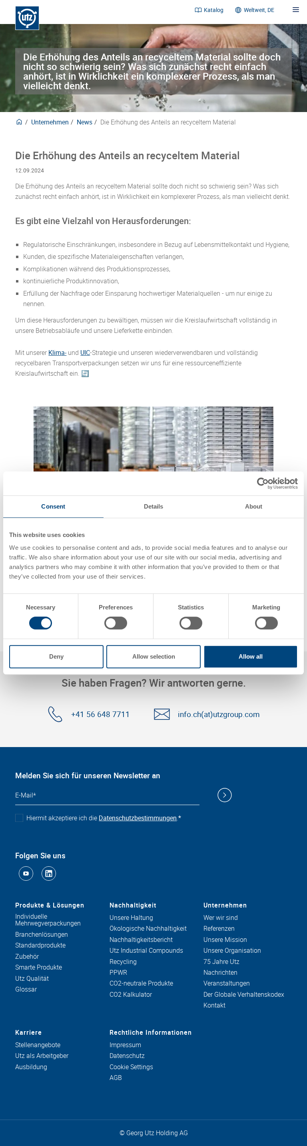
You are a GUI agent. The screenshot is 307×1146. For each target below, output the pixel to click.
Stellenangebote (37, 1045)
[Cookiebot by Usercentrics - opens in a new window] (263, 483)
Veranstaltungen (226, 983)
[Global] (19, 122)
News (84, 122)
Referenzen (219, 928)
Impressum (125, 1045)
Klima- (57, 352)
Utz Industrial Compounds (146, 950)
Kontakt (214, 1005)
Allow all (251, 656)
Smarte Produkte (38, 967)
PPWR (118, 972)
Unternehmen (50, 122)
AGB (116, 1078)
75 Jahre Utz (221, 962)
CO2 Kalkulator (131, 994)
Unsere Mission (225, 940)
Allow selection (153, 656)
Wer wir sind (220, 918)
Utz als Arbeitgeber (41, 1056)
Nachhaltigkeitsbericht (141, 940)
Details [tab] (153, 506)
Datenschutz (127, 1056)
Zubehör (27, 956)
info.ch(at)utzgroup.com (219, 714)
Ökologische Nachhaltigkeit (148, 928)
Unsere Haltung (131, 918)
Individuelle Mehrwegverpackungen (48, 920)
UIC (85, 352)
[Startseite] (27, 18)
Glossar (26, 989)
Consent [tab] (53, 506)
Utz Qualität (32, 978)
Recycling (123, 962)
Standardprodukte (40, 945)
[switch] (115, 623)
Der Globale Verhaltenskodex (243, 994)
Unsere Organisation (232, 950)
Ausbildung (31, 1067)
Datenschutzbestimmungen (138, 817)
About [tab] (254, 506)
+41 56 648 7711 (100, 714)
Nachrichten (220, 972)
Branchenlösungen (41, 934)
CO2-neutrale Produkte (141, 983)
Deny (56, 656)
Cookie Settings (131, 1067)
